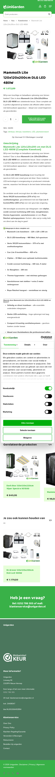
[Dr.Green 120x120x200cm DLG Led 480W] (21, 547)
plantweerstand (42, 132)
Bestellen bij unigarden (12, 744)
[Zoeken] (49, 14)
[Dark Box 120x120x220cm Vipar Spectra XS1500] (21, 466)
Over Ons (7, 723)
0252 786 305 (25, 603)
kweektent (27, 132)
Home (5, 21)
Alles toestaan (27, 423)
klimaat (18, 132)
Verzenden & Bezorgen (12, 736)
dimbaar (11, 132)
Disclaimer (23, 764)
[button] (47, 31)
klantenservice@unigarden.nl (27, 606)
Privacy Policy (8, 727)
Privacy (32, 764)
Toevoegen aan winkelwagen (37, 119)
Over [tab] (45, 345)
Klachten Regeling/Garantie (14, 732)
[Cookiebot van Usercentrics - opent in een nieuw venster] (41, 337)
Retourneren (8, 740)
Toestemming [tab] (10, 345)
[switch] (48, 396)
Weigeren (27, 438)
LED (33, 132)
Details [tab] (27, 345)
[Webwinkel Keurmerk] (14, 659)
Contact (6, 748)
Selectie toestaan (27, 430)
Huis (13, 21)
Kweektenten (23, 21)
